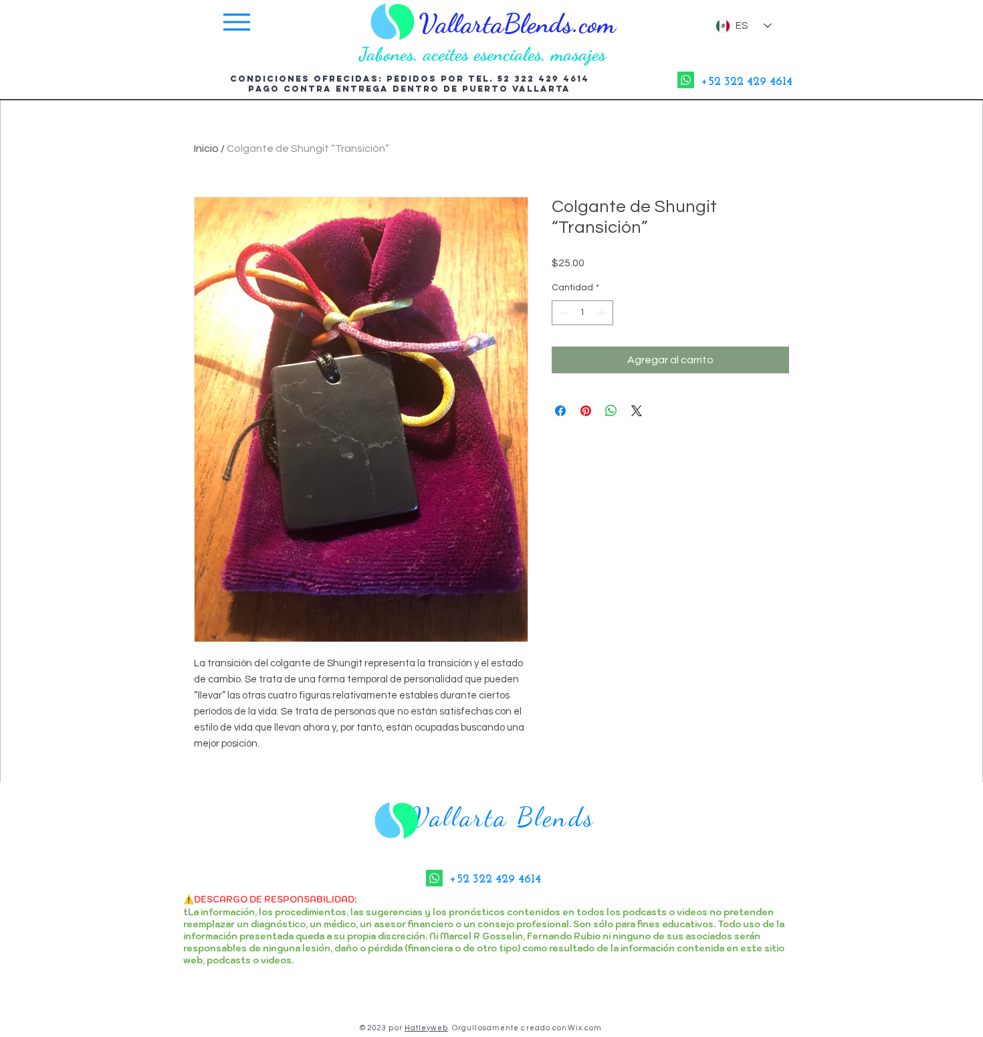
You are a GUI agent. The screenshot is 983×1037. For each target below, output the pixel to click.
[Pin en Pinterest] (586, 411)
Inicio (206, 148)
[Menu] (236, 25)
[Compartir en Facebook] (560, 411)
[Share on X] (637, 411)
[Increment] (602, 312)
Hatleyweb (426, 1028)
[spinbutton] (582, 312)
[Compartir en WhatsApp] (611, 411)
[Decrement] (562, 312)
